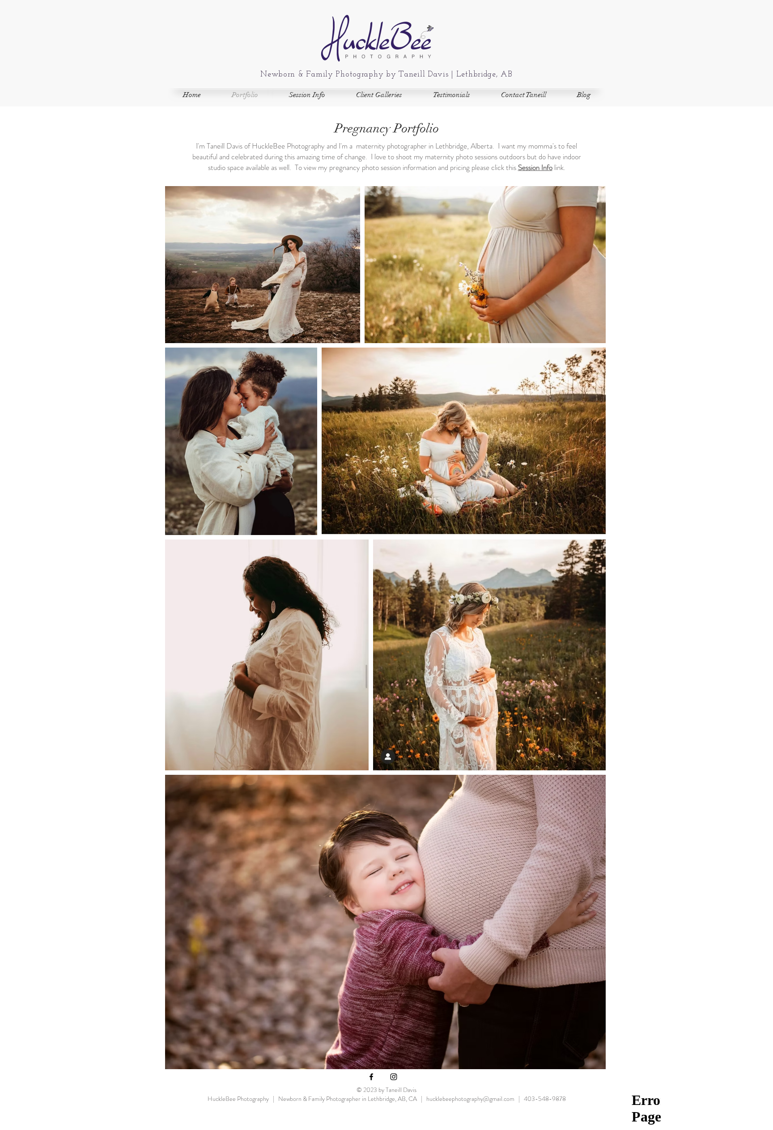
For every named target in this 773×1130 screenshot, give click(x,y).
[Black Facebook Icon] (371, 1076)
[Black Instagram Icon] (393, 1076)
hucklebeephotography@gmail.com (470, 1098)
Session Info (535, 167)
